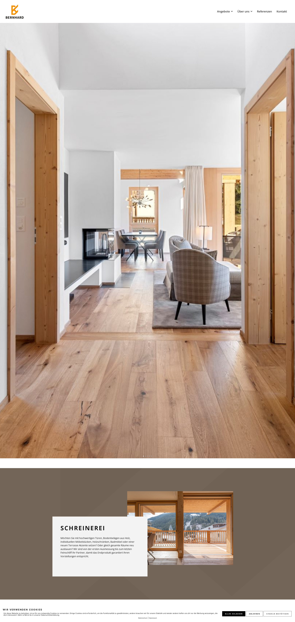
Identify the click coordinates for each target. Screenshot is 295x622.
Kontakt (282, 11)
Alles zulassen (234, 614)
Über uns (243, 11)
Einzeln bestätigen (277, 614)
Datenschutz (142, 618)
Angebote (223, 11)
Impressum (153, 618)
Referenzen (264, 11)
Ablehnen (254, 614)
